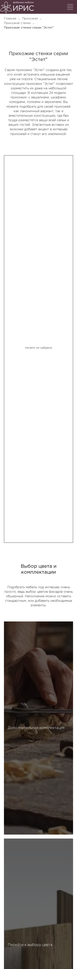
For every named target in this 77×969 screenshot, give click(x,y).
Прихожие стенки (17, 23)
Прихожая (30, 18)
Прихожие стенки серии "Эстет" (29, 27)
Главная (10, 18)
